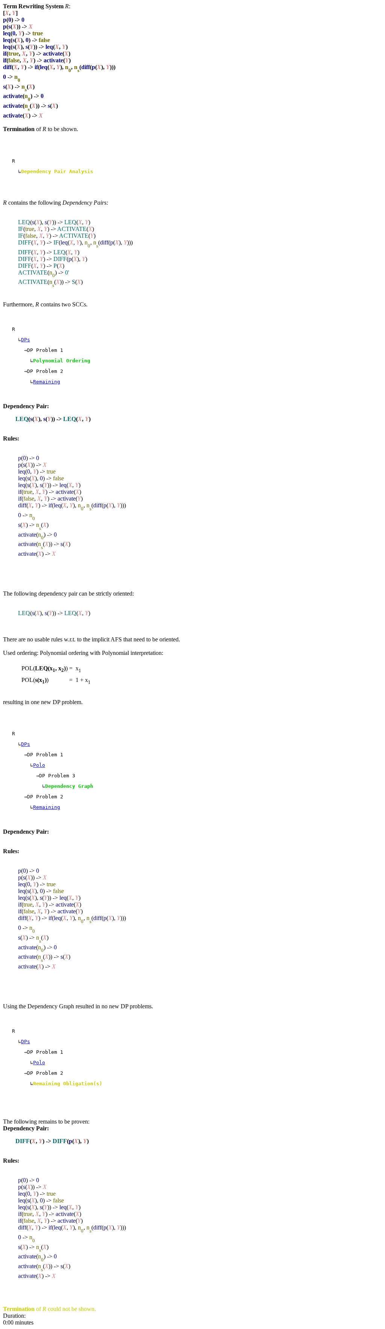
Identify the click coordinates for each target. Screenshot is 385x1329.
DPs (25, 339)
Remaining (46, 382)
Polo (39, 765)
